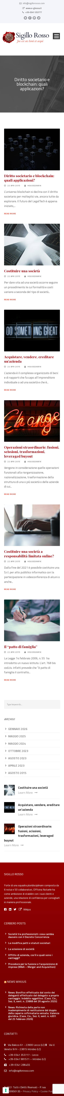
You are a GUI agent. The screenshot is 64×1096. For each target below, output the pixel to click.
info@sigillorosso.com (34, 3)
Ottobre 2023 (18, 751)
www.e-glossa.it (34, 8)
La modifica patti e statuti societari (29, 943)
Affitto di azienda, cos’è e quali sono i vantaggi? (30, 956)
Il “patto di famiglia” (20, 646)
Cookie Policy (48, 1091)
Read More (10, 213)
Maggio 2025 (17, 736)
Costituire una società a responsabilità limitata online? (29, 553)
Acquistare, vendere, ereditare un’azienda (29, 358)
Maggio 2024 (17, 743)
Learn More (25, 792)
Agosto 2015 (17, 773)
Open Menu (56, 36)
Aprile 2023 (16, 765)
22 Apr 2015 (13, 185)
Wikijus (27, 909)
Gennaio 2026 (17, 729)
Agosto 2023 (17, 758)
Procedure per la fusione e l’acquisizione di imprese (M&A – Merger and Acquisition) (33, 965)
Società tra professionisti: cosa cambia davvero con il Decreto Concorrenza (31, 935)
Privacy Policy (30, 1091)
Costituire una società (22, 271)
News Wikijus (16, 981)
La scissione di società (21, 949)
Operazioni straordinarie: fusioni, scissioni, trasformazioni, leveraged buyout (31, 451)
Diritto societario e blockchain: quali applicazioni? (29, 177)
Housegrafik (34, 185)
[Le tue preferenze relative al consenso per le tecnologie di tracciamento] (6, 1090)
